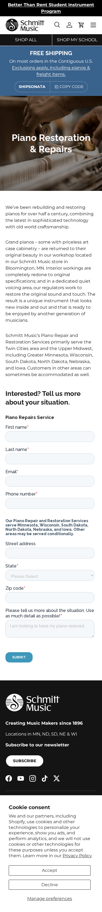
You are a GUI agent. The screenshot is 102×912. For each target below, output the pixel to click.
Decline (49, 884)
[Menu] (93, 25)
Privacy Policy (77, 855)
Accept (49, 870)
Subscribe (24, 760)
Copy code (72, 86)
